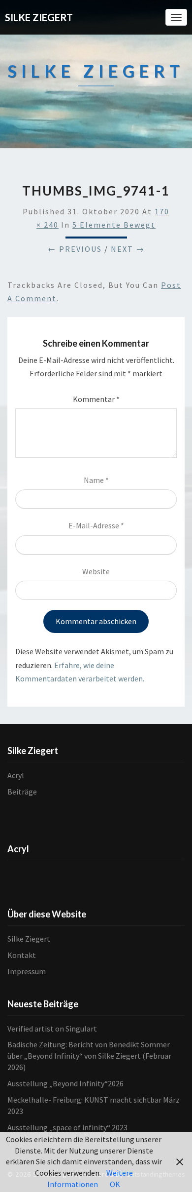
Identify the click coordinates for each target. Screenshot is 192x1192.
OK (115, 1184)
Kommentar (96, 399)
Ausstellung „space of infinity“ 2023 (67, 1127)
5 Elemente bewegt (114, 225)
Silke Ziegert (28, 939)
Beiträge (22, 791)
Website (96, 571)
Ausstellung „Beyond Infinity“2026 (65, 1083)
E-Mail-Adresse (96, 525)
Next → (128, 249)
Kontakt (21, 955)
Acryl (15, 775)
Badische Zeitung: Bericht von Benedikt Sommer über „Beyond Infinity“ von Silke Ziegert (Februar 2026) (89, 1055)
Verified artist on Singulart (52, 1028)
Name (96, 480)
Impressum (26, 971)
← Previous (75, 249)
